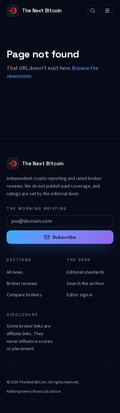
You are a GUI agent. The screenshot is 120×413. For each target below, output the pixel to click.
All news (15, 272)
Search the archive (85, 283)
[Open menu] (107, 11)
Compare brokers (24, 295)
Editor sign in (79, 295)
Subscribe (64, 237)
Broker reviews (22, 283)
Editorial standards (85, 272)
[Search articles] (93, 11)
